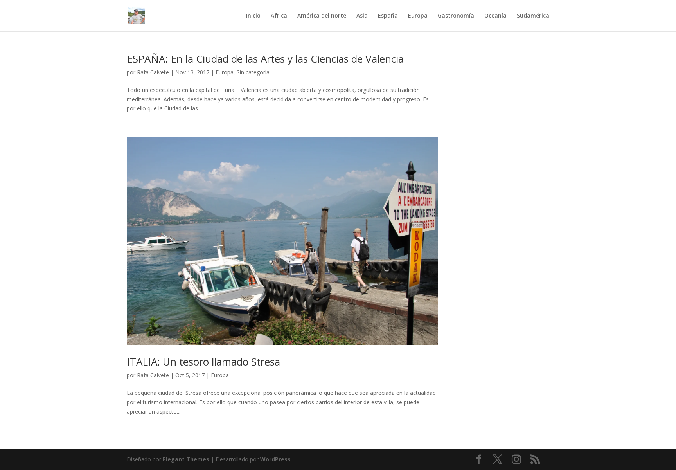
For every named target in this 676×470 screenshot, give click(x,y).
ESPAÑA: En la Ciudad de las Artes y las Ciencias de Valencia (265, 59)
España (388, 16)
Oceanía (495, 16)
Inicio (253, 16)
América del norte (321, 16)
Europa (418, 16)
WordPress (275, 459)
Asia (362, 16)
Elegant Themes (186, 459)
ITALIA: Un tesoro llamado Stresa (203, 362)
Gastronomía (456, 16)
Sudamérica (533, 16)
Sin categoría (253, 72)
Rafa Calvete (153, 72)
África (279, 16)
